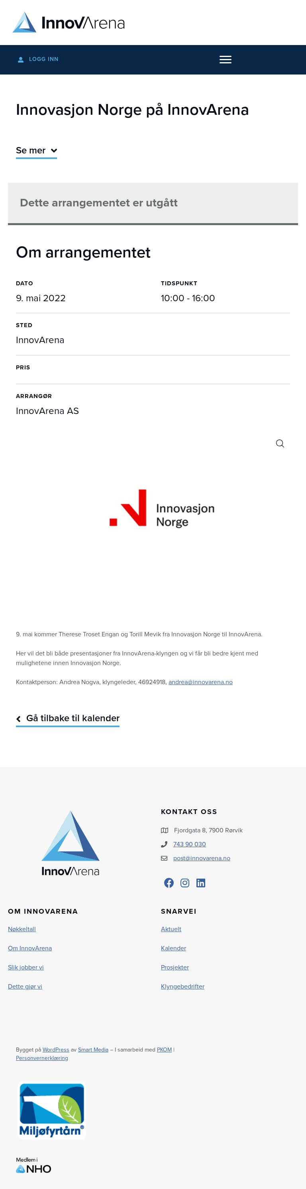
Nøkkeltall (22, 929)
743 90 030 (189, 844)
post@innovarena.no (201, 858)
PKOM (164, 1049)
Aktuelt (171, 929)
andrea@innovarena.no (201, 682)
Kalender (173, 948)
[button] (280, 443)
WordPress (56, 1049)
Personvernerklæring (42, 1058)
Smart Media (93, 1049)
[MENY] (225, 60)
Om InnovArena (30, 948)
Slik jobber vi (26, 967)
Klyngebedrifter (182, 987)
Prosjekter (175, 967)
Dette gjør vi (25, 987)
